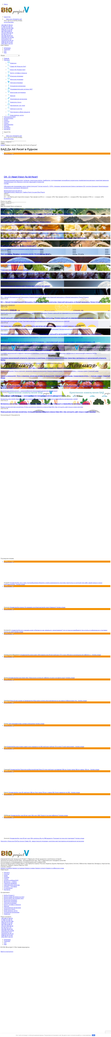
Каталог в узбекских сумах (55, 868)
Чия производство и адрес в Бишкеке (22, 723)
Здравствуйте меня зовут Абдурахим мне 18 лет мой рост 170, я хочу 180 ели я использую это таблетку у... (56, 655)
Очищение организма (11, 912)
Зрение (6, 906)
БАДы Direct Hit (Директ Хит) (14, 898)
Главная (6, 58)
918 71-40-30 (7, 43)
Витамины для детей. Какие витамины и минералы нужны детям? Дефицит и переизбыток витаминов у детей (45, 404)
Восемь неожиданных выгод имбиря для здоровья (21, 262)
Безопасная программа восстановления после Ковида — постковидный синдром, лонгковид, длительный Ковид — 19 (48, 342)
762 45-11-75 (6, 34)
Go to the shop (9, 22)
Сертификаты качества (12, 885)
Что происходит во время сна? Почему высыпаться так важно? (25, 286)
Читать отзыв (20, 584)
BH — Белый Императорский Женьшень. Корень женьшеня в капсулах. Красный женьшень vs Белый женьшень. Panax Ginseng (51, 302)
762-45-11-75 (6, 927)
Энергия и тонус (9, 909)
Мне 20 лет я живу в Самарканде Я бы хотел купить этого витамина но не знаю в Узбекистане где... (44, 700)
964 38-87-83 (7, 36)
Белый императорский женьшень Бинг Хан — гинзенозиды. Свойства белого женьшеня (36, 368)
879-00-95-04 (7, 934)
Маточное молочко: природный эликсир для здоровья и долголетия (28, 230)
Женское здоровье (10, 901)
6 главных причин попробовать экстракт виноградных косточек (26, 278)
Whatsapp (7, 48)
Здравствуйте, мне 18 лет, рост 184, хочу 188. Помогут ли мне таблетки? (35, 815)
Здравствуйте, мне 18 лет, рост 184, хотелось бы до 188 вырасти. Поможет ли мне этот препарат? (42, 838)
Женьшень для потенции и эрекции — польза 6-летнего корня (26, 222)
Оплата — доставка (10, 886)
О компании (8, 888)
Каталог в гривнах (18, 868)
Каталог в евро (30, 868)
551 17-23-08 (6, 29)
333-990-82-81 (7, 926)
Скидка (6, 874)
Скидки (6, 121)
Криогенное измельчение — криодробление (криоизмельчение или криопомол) (33, 396)
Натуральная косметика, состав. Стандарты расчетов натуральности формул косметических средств (41, 326)
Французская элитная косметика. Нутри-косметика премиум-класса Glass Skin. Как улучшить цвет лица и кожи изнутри (48, 412)
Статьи (6, 123)
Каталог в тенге (40, 868)
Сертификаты (8, 124)
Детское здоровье (10, 903)
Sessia (6, 875)
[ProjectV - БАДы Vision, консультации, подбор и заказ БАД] (15, 14)
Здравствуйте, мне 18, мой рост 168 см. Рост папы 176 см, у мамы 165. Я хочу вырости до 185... (40, 792)
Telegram (7, 49)
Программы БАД (10, 117)
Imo (5, 51)
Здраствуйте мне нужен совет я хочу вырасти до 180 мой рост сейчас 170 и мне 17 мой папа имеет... (41, 746)
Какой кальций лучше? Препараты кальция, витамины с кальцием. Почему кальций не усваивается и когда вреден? (47, 318)
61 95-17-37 (6, 39)
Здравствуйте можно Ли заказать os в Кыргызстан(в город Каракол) (33, 607)
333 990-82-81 (7, 33)
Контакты (7, 129)
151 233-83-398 (7, 28)
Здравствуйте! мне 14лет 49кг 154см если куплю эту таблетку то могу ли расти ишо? (37, 677)
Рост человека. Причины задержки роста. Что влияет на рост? (25, 254)
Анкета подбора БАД (11, 880)
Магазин (7, 60)
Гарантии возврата (10, 883)
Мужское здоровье (10, 900)
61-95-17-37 (6, 932)
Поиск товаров (6, 142)
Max (5, 52)
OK (93, 1035)
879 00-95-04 (7, 40)
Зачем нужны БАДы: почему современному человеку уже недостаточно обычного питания (37, 214)
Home (3, 145)
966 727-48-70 (6, 26)
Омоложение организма (12, 907)
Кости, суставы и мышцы (12, 904)
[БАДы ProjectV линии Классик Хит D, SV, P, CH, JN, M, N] (30, 849)
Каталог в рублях (6, 868)
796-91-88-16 (6, 924)
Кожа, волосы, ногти (10, 911)
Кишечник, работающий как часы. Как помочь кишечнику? (24, 294)
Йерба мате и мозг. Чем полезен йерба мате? (19, 246)
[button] (7, 198)
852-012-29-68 (7, 930)
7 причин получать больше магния (14, 270)
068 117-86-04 (7, 25)
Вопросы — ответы (10, 882)
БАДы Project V (9, 895)
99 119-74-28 (7, 42)
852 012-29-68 (7, 37)
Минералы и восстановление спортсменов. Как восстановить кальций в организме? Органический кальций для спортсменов (51, 334)
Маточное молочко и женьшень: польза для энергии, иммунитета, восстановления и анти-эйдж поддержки (44, 238)
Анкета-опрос (8, 118)
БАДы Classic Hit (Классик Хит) (14, 897)
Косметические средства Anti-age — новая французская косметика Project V (31, 350)
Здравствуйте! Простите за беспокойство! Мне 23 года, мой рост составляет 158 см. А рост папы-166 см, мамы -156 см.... (50, 769)
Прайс (6, 120)
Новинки (7, 914)
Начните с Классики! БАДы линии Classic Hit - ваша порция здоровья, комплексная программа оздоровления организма (42, 841)
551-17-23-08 (7, 923)
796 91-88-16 (6, 31)
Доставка (7, 127)
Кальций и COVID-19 (8, 310)
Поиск (2, 143)
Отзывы (6, 126)
